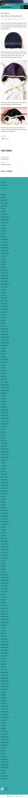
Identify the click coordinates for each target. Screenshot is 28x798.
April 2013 (3, 569)
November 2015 (5, 485)
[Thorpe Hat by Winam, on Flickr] (14, 80)
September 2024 (5, 219)
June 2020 (3, 351)
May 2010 (3, 664)
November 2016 (5, 451)
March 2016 (4, 474)
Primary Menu (26, 7)
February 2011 (4, 639)
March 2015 (4, 507)
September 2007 (5, 742)
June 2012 (3, 597)
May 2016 (3, 468)
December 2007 (5, 734)
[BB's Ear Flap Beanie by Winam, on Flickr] (14, 116)
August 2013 (4, 558)
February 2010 (4, 672)
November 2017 (5, 418)
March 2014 (4, 538)
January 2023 (4, 273)
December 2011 (5, 613)
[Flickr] (6, 789)
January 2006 (4, 778)
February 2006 (4, 776)
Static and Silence (6, 7)
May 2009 (3, 697)
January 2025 (4, 214)
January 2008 (4, 731)
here (7, 127)
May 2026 (3, 194)
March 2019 (4, 376)
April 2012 (3, 602)
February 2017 (4, 443)
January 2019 (4, 379)
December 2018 (5, 382)
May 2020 (3, 354)
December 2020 (5, 334)
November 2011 (5, 616)
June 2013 (3, 563)
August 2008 (4, 720)
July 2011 (3, 627)
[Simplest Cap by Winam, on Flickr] (14, 40)
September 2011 (5, 622)
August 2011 (4, 625)
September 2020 (5, 342)
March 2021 (4, 326)
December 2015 (5, 482)
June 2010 (3, 661)
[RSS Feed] (2, 789)
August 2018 (4, 393)
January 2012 (4, 611)
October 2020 (4, 340)
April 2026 (3, 197)
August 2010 (4, 655)
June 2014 (3, 530)
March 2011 (4, 636)
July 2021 (3, 314)
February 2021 (4, 328)
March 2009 (4, 703)
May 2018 (3, 401)
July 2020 (3, 348)
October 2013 (4, 552)
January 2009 (4, 708)
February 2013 (4, 574)
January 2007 (4, 762)
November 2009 (5, 681)
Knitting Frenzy (5, 158)
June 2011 (3, 630)
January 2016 (4, 479)
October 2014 (4, 518)
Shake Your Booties (6, 163)
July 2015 (3, 496)
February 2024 (4, 239)
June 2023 (3, 259)
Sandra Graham (12, 19)
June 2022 (3, 292)
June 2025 (3, 211)
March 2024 (4, 236)
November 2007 (5, 736)
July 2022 (3, 289)
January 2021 (4, 331)
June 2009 (3, 695)
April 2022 (3, 295)
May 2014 (3, 532)
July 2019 (3, 365)
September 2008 (5, 717)
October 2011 (4, 619)
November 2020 (5, 337)
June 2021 (3, 317)
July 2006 (3, 770)
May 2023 (3, 261)
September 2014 (5, 521)
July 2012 (3, 594)
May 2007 (3, 750)
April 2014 (3, 535)
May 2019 (3, 370)
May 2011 (3, 633)
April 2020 (3, 356)
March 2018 (4, 407)
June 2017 (3, 432)
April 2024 (3, 233)
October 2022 (4, 281)
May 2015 (3, 502)
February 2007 (4, 759)
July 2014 (3, 527)
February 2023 (4, 270)
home (3, 150)
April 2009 (3, 700)
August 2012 (4, 591)
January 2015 (4, 513)
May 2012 (3, 599)
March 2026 (4, 200)
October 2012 (4, 586)
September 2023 (5, 253)
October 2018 (4, 387)
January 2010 (4, 675)
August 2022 (4, 286)
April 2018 (3, 404)
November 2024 (5, 217)
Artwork (3, 182)
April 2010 (3, 667)
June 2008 (3, 725)
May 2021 (3, 320)
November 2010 (5, 647)
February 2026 (4, 203)
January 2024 (4, 242)
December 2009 (5, 678)
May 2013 (3, 566)
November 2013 (5, 549)
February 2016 (4, 477)
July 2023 (3, 256)
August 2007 (4, 745)
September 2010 (5, 653)
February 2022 (4, 300)
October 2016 (4, 454)
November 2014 (5, 516)
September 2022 (5, 284)
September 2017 (5, 423)
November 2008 (5, 711)
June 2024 (3, 228)
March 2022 (4, 298)
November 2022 (5, 278)
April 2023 (3, 264)
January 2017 (4, 446)
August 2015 (4, 493)
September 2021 (5, 309)
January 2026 (4, 205)
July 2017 (3, 429)
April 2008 (3, 728)
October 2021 (4, 306)
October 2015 (4, 488)
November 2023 (5, 247)
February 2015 (4, 510)
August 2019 (4, 362)
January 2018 (4, 412)
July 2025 (3, 208)
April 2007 (3, 753)
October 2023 (4, 250)
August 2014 (4, 524)
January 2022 (4, 303)
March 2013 (4, 572)
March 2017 (4, 440)
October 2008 (4, 714)
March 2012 (4, 605)
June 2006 (3, 773)
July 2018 (3, 395)
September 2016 (5, 457)
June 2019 (3, 368)
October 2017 (4, 421)
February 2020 (4, 359)
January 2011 (4, 641)
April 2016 (3, 471)
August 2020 (4, 345)
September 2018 (5, 390)
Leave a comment (21, 19)
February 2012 (4, 608)
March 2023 (4, 267)
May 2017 (3, 435)
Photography (4, 185)
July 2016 (3, 463)
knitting (9, 150)
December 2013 (5, 546)
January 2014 (4, 544)
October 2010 (4, 650)
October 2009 (4, 683)
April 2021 (3, 323)
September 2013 (5, 555)
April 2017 (3, 437)
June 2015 (3, 499)
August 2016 (4, 460)
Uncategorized (5, 13)
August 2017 (4, 426)
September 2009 (5, 686)
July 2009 (3, 692)
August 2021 (4, 312)
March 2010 (4, 669)
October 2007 (4, 739)
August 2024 (4, 222)
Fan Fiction (3, 188)
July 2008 (3, 722)
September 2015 (5, 491)
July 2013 (3, 560)
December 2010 (5, 644)
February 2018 (4, 409)
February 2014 (4, 541)
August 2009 (4, 689)
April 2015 (3, 504)
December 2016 (5, 449)
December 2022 (5, 275)
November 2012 (5, 583)
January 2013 (4, 577)
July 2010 (3, 658)
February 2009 (4, 706)
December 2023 (5, 245)
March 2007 (4, 756)
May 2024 (3, 231)
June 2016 (3, 465)
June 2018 (3, 398)
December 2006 (5, 764)
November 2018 (5, 384)
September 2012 (5, 588)
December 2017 (5, 415)
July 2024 (3, 225)
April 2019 (3, 373)
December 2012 (5, 580)
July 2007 (3, 748)
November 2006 (5, 767)
